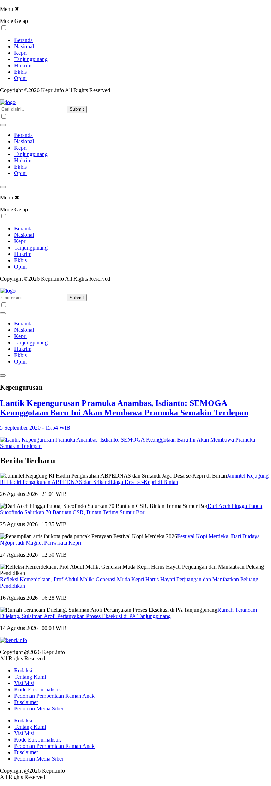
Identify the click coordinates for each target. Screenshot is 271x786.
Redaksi (23, 670)
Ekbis (20, 72)
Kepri (20, 53)
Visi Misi (24, 683)
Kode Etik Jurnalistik (37, 689)
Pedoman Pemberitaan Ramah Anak (54, 696)
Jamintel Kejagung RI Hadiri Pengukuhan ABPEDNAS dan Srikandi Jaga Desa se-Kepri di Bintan (134, 479)
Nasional (24, 46)
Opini (20, 78)
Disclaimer (26, 702)
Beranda (23, 40)
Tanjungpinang (31, 59)
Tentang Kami (30, 677)
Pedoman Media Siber (39, 709)
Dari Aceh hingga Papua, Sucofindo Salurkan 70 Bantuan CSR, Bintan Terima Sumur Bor (132, 509)
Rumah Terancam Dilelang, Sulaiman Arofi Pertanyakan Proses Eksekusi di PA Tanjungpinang (128, 613)
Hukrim (22, 65)
